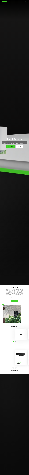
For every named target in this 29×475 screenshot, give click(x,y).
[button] (13, 341)
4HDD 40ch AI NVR (8, 363)
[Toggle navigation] (27, 1)
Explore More (14, 370)
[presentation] (23, 282)
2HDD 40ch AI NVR (21, 363)
